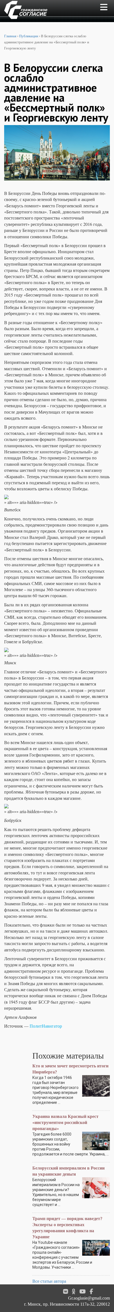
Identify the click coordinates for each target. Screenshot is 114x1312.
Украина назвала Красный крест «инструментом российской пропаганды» (65, 1122)
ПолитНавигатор (46, 1026)
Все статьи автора (49, 1281)
